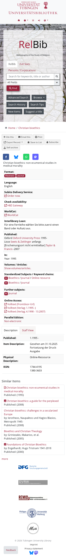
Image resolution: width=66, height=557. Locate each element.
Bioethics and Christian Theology (23, 431)
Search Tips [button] (37, 104)
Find (14, 88)
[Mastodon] (35, 157)
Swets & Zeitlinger (21, 241)
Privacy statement (34, 548)
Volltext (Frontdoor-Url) (21, 304)
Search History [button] (16, 104)
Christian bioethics (29, 128)
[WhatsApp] (26, 157)
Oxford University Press (26, 238)
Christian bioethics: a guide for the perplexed (33, 401)
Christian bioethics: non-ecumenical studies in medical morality (32, 389)
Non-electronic (12, 321)
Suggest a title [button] (34, 111)
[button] (26, 20)
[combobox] (33, 76)
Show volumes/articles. (17, 268)
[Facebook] (6, 157)
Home (11, 128)
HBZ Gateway (15, 205)
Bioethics (13, 278)
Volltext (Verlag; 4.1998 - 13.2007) (26, 311)
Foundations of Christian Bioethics (26, 444)
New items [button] (14, 111)
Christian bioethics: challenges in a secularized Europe (31, 412)
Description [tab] (10, 330)
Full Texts (25, 64)
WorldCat (12, 215)
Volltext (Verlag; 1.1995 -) (21, 308)
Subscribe (53, 142)
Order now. (13, 195)
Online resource (41, 278)
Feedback (11, 550)
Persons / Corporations (22, 70)
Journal (25, 278)
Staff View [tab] (27, 330)
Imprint (34, 544)
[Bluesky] (16, 157)
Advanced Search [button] (18, 97)
